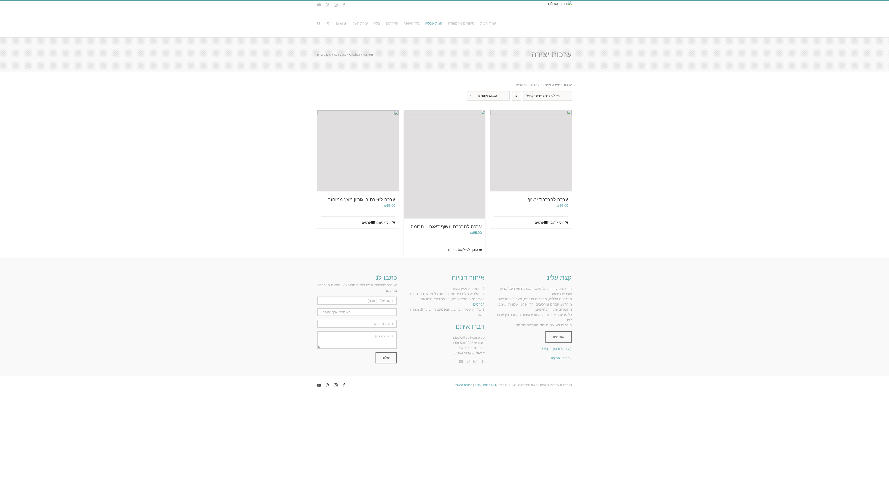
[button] (318, 23)
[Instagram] (475, 361)
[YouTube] (461, 361)
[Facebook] (483, 361)
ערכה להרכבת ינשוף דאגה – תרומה (446, 226)
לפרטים (479, 304)
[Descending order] (516, 96)
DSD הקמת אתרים (486, 385)
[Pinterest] (468, 361)
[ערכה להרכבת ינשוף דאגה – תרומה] (444, 164)
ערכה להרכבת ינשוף (547, 199)
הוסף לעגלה (556, 222)
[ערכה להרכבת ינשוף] (531, 150)
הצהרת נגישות (464, 385)
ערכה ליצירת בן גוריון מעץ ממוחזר (361, 199)
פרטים (539, 222)
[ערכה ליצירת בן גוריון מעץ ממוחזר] (358, 150)
